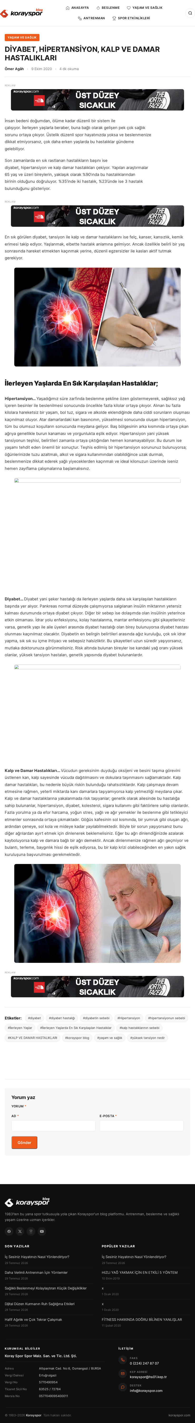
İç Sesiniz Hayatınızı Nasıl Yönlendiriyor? (37, 1257)
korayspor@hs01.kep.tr (148, 1377)
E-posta (108, 1116)
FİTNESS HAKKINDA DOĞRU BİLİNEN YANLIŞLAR (142, 1319)
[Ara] (190, 13)
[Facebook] (9, 1231)
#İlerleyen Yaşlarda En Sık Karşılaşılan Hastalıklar (76, 1028)
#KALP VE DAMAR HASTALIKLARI (32, 1038)
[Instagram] (31, 1231)
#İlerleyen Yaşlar (20, 1028)
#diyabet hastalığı (62, 1018)
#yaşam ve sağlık (109, 1038)
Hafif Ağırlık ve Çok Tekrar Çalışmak (33, 1319)
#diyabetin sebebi (96, 1018)
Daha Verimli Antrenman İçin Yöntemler (36, 1272)
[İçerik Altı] (97, 986)
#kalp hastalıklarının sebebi (139, 1028)
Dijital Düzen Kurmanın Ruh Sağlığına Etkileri (39, 1304)
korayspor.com (179, 1415)
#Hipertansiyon (128, 1018)
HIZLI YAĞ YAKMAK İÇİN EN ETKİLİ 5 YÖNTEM (140, 1272)
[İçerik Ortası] (97, 216)
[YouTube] (42, 1231)
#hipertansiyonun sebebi (166, 1018)
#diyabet (34, 1018)
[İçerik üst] (97, 100)
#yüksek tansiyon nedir (147, 1038)
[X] (20, 1231)
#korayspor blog (77, 1038)
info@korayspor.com (146, 1391)
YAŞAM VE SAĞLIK (22, 37)
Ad (15, 1116)
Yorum (18, 1106)
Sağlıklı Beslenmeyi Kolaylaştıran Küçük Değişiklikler (46, 1288)
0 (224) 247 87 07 (144, 1363)
